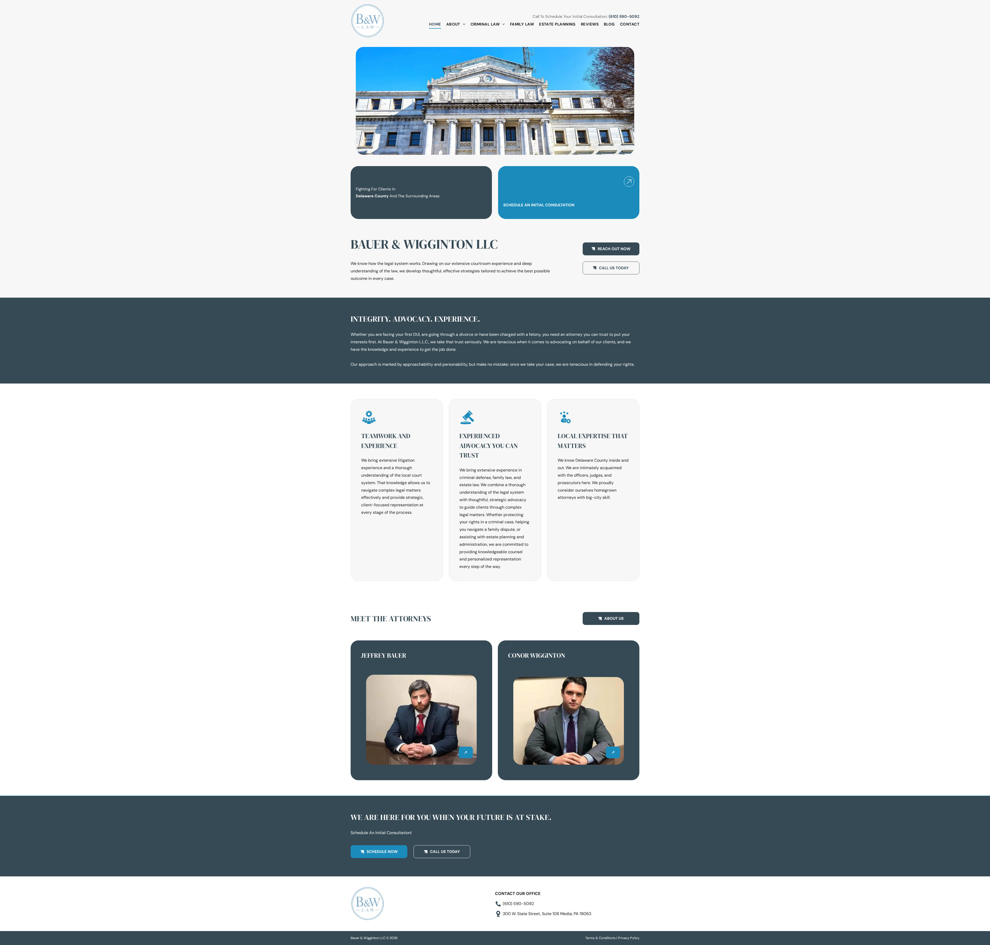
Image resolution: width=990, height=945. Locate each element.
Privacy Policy (628, 938)
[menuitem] (432, 24)
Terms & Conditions (600, 938)
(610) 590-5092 (624, 16)
